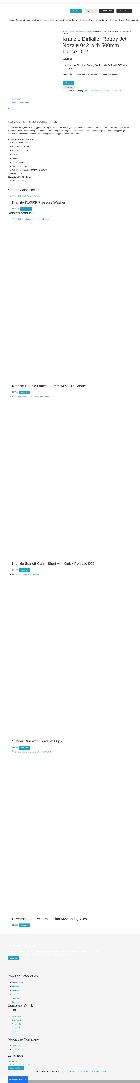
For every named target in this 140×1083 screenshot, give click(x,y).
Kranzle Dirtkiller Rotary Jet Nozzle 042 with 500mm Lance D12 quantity (90, 74)
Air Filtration (16, 990)
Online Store (16, 1016)
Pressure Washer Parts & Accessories (81, 31)
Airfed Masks (16, 998)
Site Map (72, 1071)
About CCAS (16, 1045)
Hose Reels (16, 994)
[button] (42, 20)
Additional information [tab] (20, 103)
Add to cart (68, 83)
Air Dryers (15, 986)
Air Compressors (18, 982)
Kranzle (120, 91)
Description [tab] (16, 99)
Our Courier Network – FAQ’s (22, 1036)
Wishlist (14, 1032)
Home (65, 31)
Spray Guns (16, 1002)
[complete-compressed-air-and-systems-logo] (25, 11)
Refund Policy (17, 1028)
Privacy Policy (17, 1024)
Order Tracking (17, 1020)
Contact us (15, 1049)
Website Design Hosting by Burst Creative (91, 1071)
